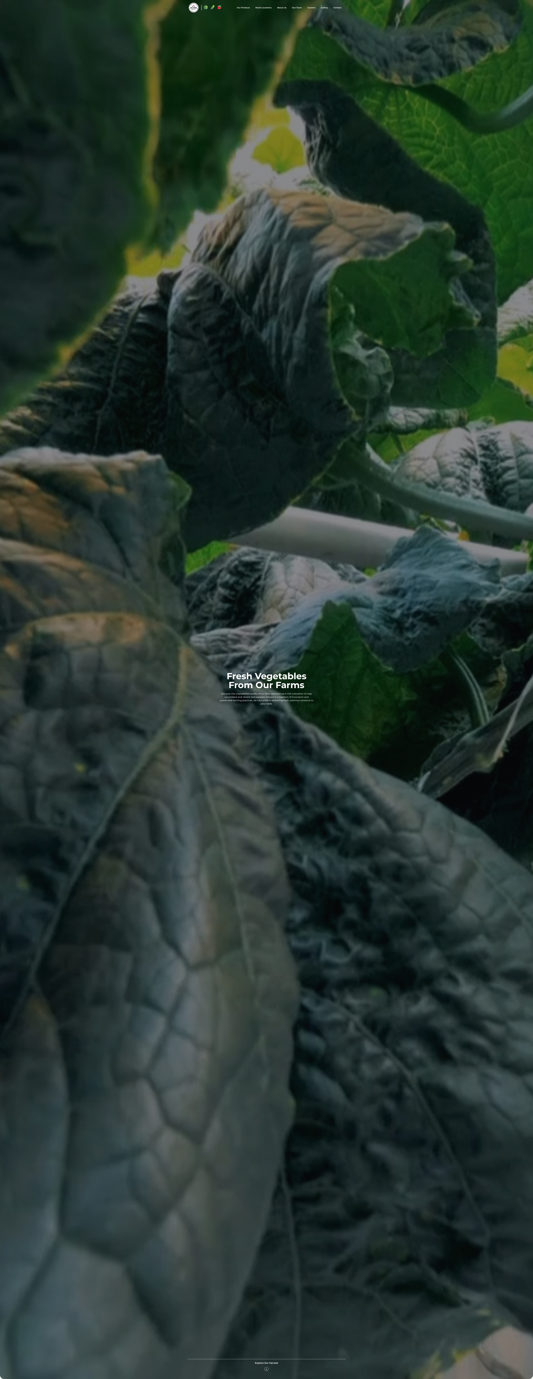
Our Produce (243, 7)
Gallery (324, 7)
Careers (311, 7)
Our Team (297, 7)
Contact (337, 7)
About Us (281, 7)
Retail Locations (263, 7)
